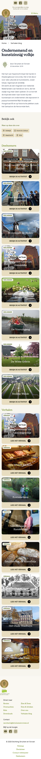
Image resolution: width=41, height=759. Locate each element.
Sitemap (20, 746)
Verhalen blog (16, 43)
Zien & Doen (26, 703)
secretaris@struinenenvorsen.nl (16, 723)
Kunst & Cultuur (22, 131)
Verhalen (7, 409)
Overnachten (8, 707)
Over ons (24, 710)
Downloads (8, 714)
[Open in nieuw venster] (15, 3)
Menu (35, 13)
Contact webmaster (20, 753)
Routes (6, 703)
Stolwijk (8, 131)
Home (4, 43)
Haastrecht (9, 135)
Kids (5, 710)
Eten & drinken (27, 707)
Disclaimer (20, 749)
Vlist (20, 135)
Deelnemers (9, 145)
